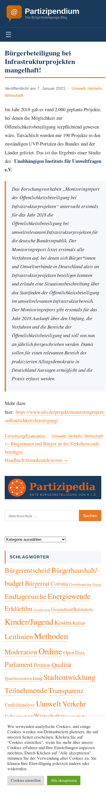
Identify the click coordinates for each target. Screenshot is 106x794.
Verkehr (95, 88)
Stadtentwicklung (69, 677)
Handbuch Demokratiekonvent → (36, 460)
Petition (42, 664)
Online (50, 651)
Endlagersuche (26, 596)
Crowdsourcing (80, 584)
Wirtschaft (14, 95)
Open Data (74, 652)
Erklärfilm (18, 608)
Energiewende (69, 596)
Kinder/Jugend (29, 621)
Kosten (62, 622)
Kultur (78, 622)
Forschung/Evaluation (25, 436)
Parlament (19, 664)
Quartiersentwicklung (23, 678)
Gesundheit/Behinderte (72, 609)
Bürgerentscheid (27, 570)
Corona (59, 583)
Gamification (42, 610)
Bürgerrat (37, 583)
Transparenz (66, 690)
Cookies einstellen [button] (26, 780)
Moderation (21, 651)
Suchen (90, 515)
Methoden (51, 635)
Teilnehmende (26, 690)
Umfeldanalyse (20, 704)
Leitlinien (19, 636)
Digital (96, 584)
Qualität (62, 664)
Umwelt (78, 88)
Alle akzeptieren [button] (64, 780)
